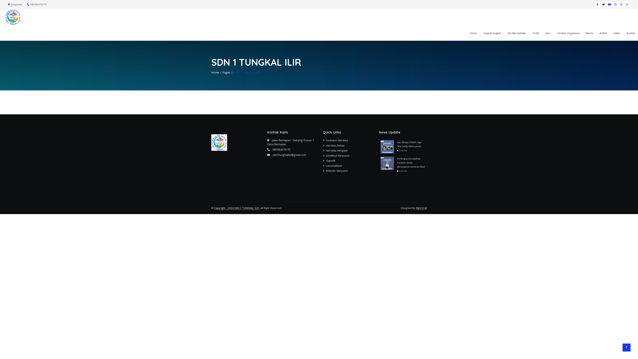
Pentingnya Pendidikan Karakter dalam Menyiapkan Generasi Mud (411, 162)
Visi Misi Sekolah (517, 33)
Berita (589, 33)
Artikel (603, 33)
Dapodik (330, 160)
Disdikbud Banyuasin (337, 155)
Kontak (631, 33)
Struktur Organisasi (568, 33)
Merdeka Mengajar (337, 150)
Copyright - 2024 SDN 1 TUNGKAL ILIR (236, 208)
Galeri (616, 33)
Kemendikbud (334, 165)
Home (473, 33)
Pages (226, 72)
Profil (535, 33)
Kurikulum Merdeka (337, 140)
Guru (548, 33)
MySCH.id (421, 208)
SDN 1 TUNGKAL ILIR (247, 72)
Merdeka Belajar (335, 145)
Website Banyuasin (337, 170)
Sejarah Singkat (492, 33)
